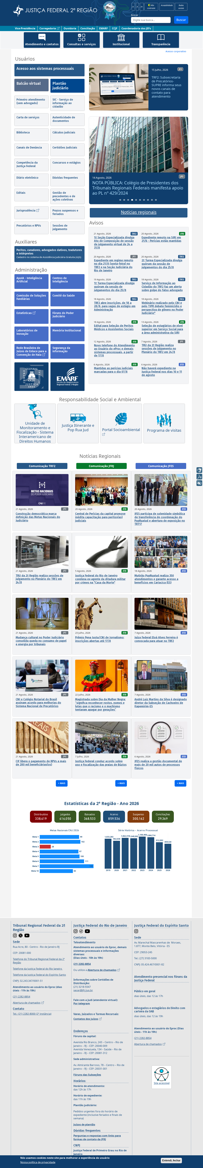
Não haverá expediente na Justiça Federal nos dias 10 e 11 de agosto (162, 371)
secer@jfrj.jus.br (83, 990)
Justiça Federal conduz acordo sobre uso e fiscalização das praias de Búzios (101, 762)
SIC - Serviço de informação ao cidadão (62, 103)
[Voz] (199, 476)
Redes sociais (181, 6)
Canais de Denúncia (29, 147)
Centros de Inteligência (60, 279)
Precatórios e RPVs (28, 225)
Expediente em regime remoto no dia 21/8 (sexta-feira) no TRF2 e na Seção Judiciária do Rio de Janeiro (113, 265)
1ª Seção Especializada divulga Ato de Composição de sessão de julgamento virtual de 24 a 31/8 (114, 243)
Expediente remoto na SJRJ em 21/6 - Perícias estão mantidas (161, 239)
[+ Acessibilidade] (199, 483)
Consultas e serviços (81, 44)
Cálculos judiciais (63, 132)
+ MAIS (61, 783)
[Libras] (199, 470)
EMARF (103, 28)
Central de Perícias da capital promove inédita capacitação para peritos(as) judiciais (100, 517)
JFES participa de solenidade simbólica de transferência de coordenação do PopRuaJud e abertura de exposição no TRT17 (159, 519)
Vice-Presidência (25, 28)
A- (133, 6)
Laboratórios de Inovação (26, 332)
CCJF (114, 28)
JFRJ (182, 233)
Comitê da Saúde (63, 295)
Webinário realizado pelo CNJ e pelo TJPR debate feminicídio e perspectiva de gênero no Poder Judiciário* (162, 308)
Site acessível (162, 1083)
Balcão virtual (28, 83)
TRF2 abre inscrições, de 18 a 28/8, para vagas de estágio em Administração (114, 306)
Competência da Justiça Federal (27, 164)
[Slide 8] (148, 200)
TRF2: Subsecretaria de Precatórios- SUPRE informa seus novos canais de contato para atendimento (166, 87)
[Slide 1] (120, 200)
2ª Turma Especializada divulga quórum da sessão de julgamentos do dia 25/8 (162, 264)
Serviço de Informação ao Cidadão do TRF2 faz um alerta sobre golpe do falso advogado (162, 286)
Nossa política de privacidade (37, 1162)
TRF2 (134, 233)
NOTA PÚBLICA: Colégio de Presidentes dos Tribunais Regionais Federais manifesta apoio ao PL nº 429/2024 (125, 188)
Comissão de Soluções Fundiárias (31, 297)
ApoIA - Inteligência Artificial (29, 279)
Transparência (160, 44)
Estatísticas (24, 313)
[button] (94, 88)
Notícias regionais (139, 212)
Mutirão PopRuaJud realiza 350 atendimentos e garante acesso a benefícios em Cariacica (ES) (156, 579)
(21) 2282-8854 (21, 996)
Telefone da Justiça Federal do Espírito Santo (39, 975)
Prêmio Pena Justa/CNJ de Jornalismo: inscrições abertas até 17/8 (99, 639)
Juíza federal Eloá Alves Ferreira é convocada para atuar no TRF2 (156, 639)
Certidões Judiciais (64, 147)
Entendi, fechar (171, 1160)
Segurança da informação (61, 349)
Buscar (134, 14)
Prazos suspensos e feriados (65, 212)
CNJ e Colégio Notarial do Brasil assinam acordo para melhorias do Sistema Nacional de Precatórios (38, 703)
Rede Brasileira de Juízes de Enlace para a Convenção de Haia (31, 351)
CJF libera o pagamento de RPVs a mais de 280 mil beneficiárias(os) (41, 762)
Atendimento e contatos (42, 44)
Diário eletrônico (27, 177)
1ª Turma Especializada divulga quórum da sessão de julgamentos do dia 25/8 (114, 286)
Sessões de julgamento (59, 227)
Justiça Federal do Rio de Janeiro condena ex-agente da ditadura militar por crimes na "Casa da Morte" (100, 579)
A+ (142, 6)
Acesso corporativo (176, 51)
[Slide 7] (144, 200)
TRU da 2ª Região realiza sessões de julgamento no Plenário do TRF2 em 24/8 (159, 348)
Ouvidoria (70, 28)
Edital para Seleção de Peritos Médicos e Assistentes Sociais (114, 327)
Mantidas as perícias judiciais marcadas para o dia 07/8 (113, 369)
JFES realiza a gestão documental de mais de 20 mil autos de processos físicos (158, 764)
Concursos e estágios (66, 162)
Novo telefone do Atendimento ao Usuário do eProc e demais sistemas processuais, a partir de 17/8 (114, 350)
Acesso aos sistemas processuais (45, 68)
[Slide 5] (136, 200)
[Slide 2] (124, 200)
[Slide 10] (156, 200)
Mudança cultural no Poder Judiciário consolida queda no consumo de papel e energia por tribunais (41, 641)
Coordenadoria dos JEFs (136, 28)
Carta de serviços (27, 117)
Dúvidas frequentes (65, 177)
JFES (182, 364)
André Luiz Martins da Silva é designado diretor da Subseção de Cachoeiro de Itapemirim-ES (160, 703)
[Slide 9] (152, 200)
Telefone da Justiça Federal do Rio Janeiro (38, 968)
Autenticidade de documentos (63, 119)
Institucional (121, 44)
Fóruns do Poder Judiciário (63, 314)
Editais (20, 193)
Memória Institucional (66, 330)
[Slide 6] (140, 200)
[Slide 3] (128, 200)
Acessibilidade (167, 5)
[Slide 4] (132, 200)
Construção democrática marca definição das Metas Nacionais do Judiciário (38, 517)
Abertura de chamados (26, 1002)
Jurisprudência (25, 210)
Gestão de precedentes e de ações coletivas (63, 196)
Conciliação (87, 28)
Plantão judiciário (60, 85)
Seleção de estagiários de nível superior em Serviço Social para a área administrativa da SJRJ (162, 329)
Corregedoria (47, 28)
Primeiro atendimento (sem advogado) (30, 101)
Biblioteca (23, 132)
